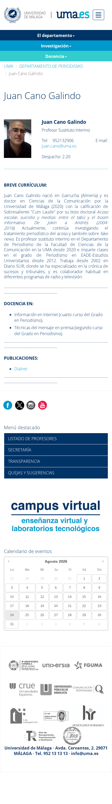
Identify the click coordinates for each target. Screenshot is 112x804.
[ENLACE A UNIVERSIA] (56, 665)
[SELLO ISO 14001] (56, 715)
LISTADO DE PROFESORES (32, 438)
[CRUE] (23, 689)
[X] (19, 405)
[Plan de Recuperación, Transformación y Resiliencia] (39, 735)
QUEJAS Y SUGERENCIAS (31, 473)
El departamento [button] (54, 35)
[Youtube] (42, 405)
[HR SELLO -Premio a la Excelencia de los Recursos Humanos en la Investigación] (88, 715)
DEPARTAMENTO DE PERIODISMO (51, 66)
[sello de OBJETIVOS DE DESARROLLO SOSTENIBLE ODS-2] (23, 665)
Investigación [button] (55, 46)
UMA (8, 66)
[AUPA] (56, 689)
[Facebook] (8, 405)
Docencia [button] (54, 56)
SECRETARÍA (19, 450)
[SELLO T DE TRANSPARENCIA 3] (23, 715)
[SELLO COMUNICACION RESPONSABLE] (88, 689)
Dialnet (20, 369)
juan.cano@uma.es (59, 146)
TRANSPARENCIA (24, 461)
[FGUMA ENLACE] (88, 665)
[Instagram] (31, 405)
